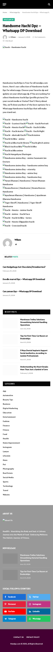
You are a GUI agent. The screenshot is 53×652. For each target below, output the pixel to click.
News (5, 460)
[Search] (48, 4)
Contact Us (18, 637)
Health (6, 438)
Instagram (7, 447)
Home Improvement (11, 443)
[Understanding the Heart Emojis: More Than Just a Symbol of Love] (10, 370)
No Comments (40, 37)
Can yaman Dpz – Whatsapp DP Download (22, 291)
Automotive (8, 395)
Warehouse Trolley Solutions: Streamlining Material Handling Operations (33, 322)
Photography (8, 469)
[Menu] (4, 4)
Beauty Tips (8, 399)
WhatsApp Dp (15, 12)
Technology (8, 486)
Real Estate (8, 473)
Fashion (6, 421)
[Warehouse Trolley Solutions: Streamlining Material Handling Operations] (10, 323)
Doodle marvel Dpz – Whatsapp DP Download (24, 279)
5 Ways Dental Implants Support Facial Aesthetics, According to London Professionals (33, 353)
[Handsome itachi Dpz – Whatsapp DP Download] (26, 61)
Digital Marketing (10, 408)
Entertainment (9, 417)
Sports (5, 481)
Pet (4, 464)
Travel (5, 490)
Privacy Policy (33, 637)
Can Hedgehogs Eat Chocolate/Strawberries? (24, 267)
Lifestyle (6, 456)
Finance (6, 425)
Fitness (6, 430)
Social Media (8, 477)
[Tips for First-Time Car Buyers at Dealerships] (10, 339)
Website (6, 494)
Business (6, 404)
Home (5, 12)
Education (7, 412)
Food (5, 434)
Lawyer (6, 451)
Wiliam (13, 37)
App (4, 391)
